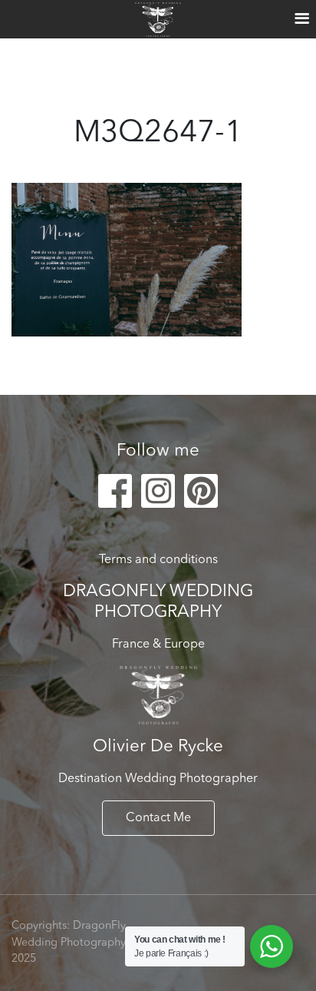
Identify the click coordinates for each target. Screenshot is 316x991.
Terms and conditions (158, 560)
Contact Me (158, 818)
